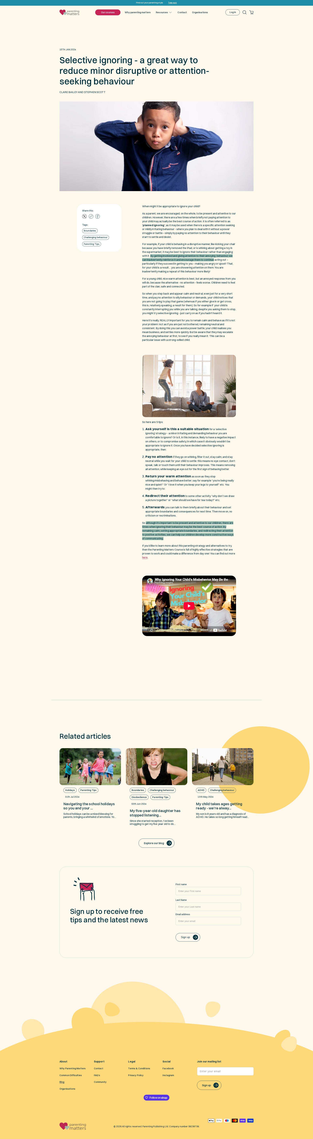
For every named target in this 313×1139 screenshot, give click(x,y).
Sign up (185, 937)
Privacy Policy (135, 1075)
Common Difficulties (71, 1075)
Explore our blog (154, 843)
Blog (62, 1082)
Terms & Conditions (139, 1068)
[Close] (309, 3)
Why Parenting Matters (73, 1068)
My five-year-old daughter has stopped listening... (155, 813)
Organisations (67, 1089)
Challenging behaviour (95, 237)
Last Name (181, 900)
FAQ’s (97, 1075)
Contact (98, 1068)
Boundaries (90, 230)
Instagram (168, 1075)
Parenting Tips (91, 244)
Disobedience (139, 797)
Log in (233, 12)
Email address (183, 914)
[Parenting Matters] (73, 1129)
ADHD (201, 790)
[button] (162, 12)
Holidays (70, 790)
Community (100, 1082)
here (145, 557)
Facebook (168, 1068)
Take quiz (172, 2)
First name (181, 884)
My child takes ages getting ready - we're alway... (219, 806)
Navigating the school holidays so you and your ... (89, 806)
